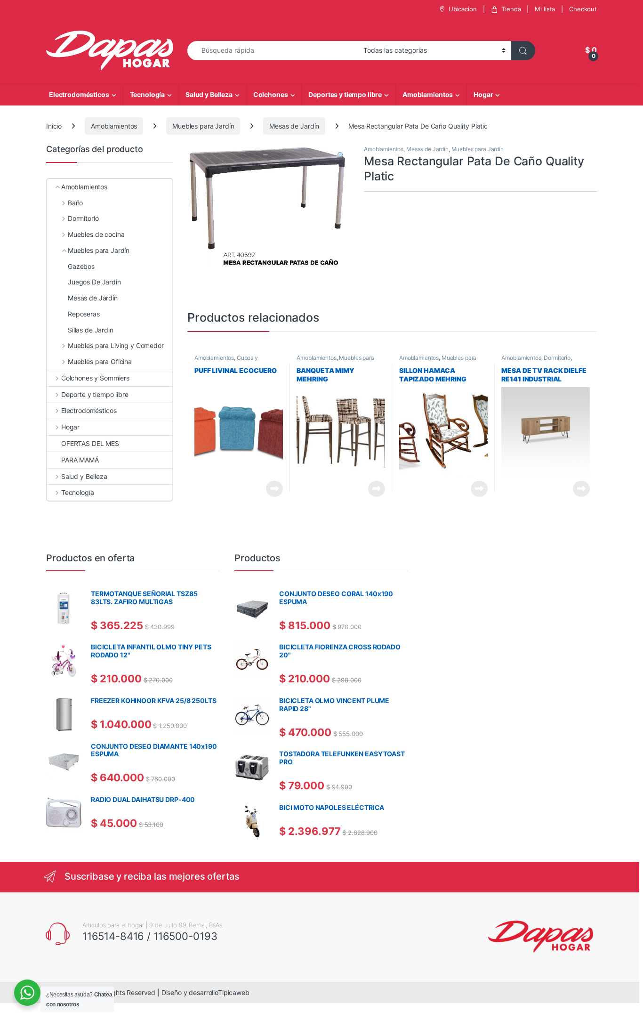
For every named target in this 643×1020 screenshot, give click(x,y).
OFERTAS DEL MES (90, 443)
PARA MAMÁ (80, 460)
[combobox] (272, 50)
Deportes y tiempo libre (345, 94)
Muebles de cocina (96, 234)
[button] (341, 155)
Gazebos (81, 266)
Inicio (54, 126)
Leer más (274, 489)
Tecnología (147, 94)
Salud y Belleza (209, 94)
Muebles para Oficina (100, 361)
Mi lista (545, 9)
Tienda (511, 9)
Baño (75, 203)
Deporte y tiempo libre (95, 394)
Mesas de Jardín (294, 126)
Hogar (483, 94)
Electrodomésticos (79, 94)
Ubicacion (463, 9)
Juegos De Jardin (94, 282)
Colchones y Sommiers (95, 378)
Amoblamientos (427, 94)
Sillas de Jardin (90, 330)
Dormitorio (557, 357)
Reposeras (84, 314)
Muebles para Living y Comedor (335, 360)
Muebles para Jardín (203, 126)
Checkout (583, 9)
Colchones (270, 94)
